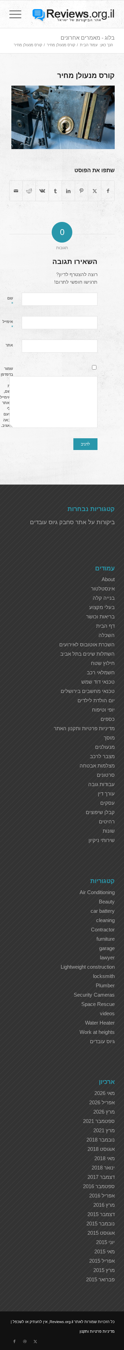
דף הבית (105, 626)
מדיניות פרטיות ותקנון (97, 1331)
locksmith (104, 976)
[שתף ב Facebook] (107, 191)
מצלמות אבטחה (97, 766)
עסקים (107, 803)
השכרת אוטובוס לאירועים (87, 644)
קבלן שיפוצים (100, 812)
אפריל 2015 (102, 1261)
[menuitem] (17, 14)
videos (107, 1013)
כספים (108, 719)
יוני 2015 (105, 1242)
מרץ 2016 (104, 1205)
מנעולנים (105, 747)
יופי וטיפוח (103, 710)
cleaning (105, 920)
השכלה (107, 635)
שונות (109, 831)
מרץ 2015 (104, 1270)
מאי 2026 (104, 1093)
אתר (9, 345)
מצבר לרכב (102, 756)
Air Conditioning (97, 892)
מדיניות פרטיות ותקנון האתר (84, 728)
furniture (105, 939)
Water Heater (100, 1023)
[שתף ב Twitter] (94, 191)
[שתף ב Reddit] (29, 191)
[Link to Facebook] (14, 1341)
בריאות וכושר (100, 616)
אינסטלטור (103, 588)
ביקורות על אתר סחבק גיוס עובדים (72, 522)
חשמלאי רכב (101, 672)
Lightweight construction (88, 967)
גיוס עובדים (102, 1041)
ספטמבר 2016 (99, 1186)
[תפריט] (17, 14)
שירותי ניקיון (102, 840)
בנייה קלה (104, 598)
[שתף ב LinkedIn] (68, 191)
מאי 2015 (104, 1251)
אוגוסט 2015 (101, 1233)
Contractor (103, 929)
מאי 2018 (104, 1158)
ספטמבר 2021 (99, 1121)
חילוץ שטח (103, 663)
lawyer (107, 957)
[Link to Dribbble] (25, 1341)
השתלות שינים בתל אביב (87, 654)
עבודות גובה (101, 784)
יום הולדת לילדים (96, 700)
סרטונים (106, 775)
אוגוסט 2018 (101, 1149)
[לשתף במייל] (16, 191)
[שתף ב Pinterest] (81, 191)
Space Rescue (98, 1004)
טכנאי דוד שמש (98, 682)
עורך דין (106, 793)
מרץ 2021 (104, 1130)
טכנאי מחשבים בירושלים (88, 691)
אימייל (7, 325)
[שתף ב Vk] (42, 191)
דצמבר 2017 (101, 1177)
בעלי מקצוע (102, 607)
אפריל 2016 (102, 1196)
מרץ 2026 (104, 1112)
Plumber (105, 985)
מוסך (109, 738)
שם (10, 301)
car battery (103, 911)
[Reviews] (72, 14)
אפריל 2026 (102, 1102)
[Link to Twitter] (35, 1341)
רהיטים (107, 821)
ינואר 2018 (103, 1168)
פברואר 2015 (100, 1279)
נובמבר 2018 (100, 1140)
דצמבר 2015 (101, 1214)
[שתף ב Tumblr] (55, 191)
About (108, 579)
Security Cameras (94, 995)
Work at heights (97, 1032)
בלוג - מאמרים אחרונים (88, 38)
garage (107, 948)
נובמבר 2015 (100, 1223)
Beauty (107, 901)
